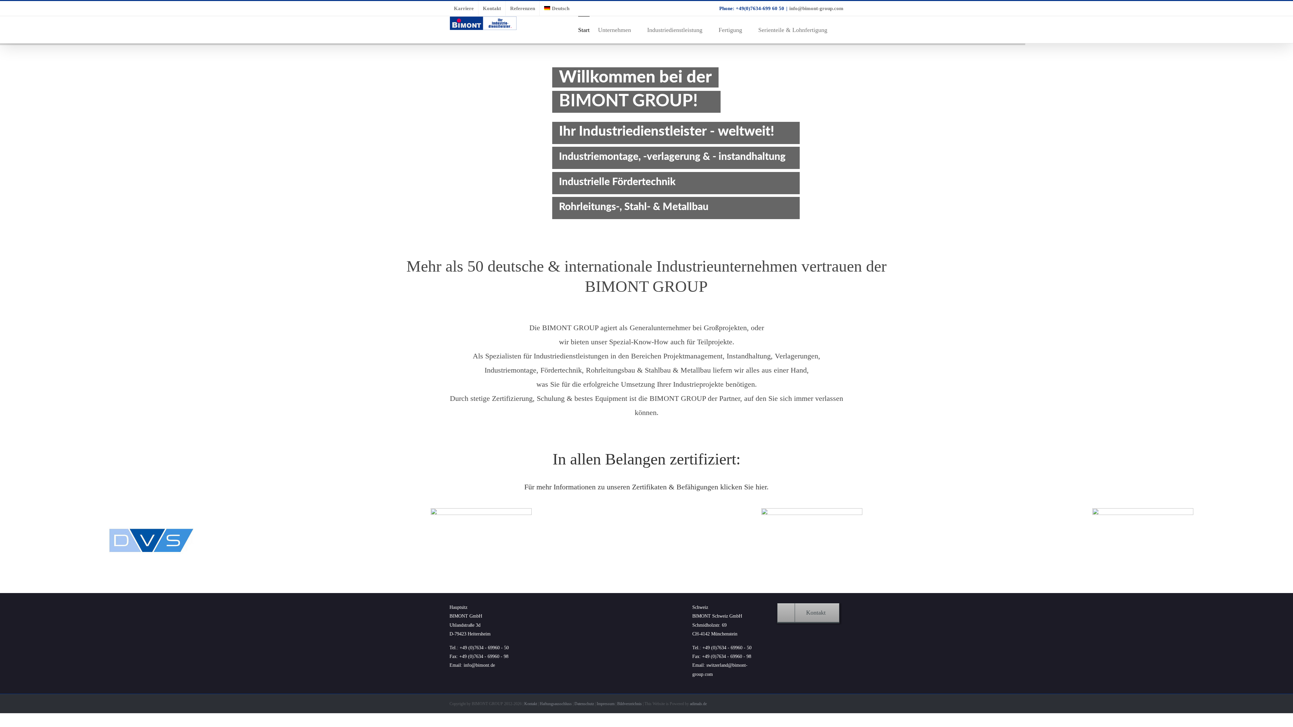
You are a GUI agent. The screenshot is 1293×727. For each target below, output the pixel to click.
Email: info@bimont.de (472, 665)
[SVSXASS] (811, 511)
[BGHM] (481, 511)
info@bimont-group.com (816, 8)
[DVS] (150, 511)
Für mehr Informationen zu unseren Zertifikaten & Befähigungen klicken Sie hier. (646, 487)
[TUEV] (1142, 511)
